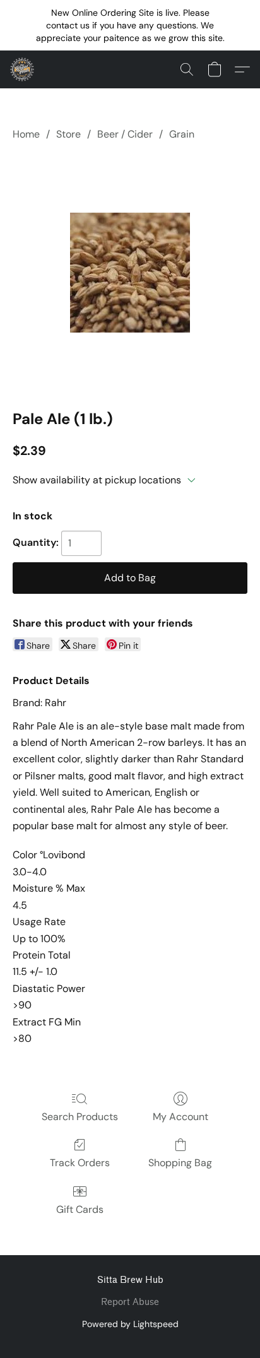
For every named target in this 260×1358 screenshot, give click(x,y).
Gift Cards (79, 1209)
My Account (180, 1116)
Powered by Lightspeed (130, 1324)
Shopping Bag (180, 1162)
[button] (22, 69)
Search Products (80, 1116)
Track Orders (80, 1162)
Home (26, 134)
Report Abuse (130, 1302)
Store (68, 134)
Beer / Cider (125, 134)
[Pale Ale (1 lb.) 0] (130, 273)
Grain (181, 134)
